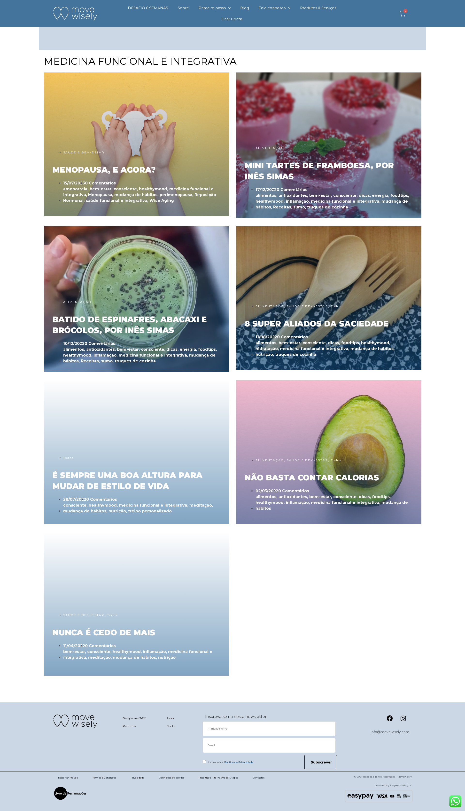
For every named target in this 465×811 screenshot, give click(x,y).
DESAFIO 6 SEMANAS (148, 8)
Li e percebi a (230, 762)
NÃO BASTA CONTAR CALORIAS (312, 477)
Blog (244, 8)
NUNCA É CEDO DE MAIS (103, 632)
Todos (336, 306)
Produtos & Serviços (318, 8)
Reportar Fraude (68, 777)
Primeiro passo (212, 8)
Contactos (258, 777)
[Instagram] (403, 718)
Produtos (129, 726)
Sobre (183, 8)
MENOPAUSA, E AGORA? (103, 170)
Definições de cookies (171, 777)
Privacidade (137, 777)
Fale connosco (272, 8)
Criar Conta (232, 19)
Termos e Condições (104, 777)
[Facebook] (390, 718)
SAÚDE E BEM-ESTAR (84, 152)
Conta (170, 726)
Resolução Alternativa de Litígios (218, 777)
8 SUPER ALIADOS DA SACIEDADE (316, 323)
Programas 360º (134, 718)
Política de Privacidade (238, 762)
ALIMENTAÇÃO (270, 148)
